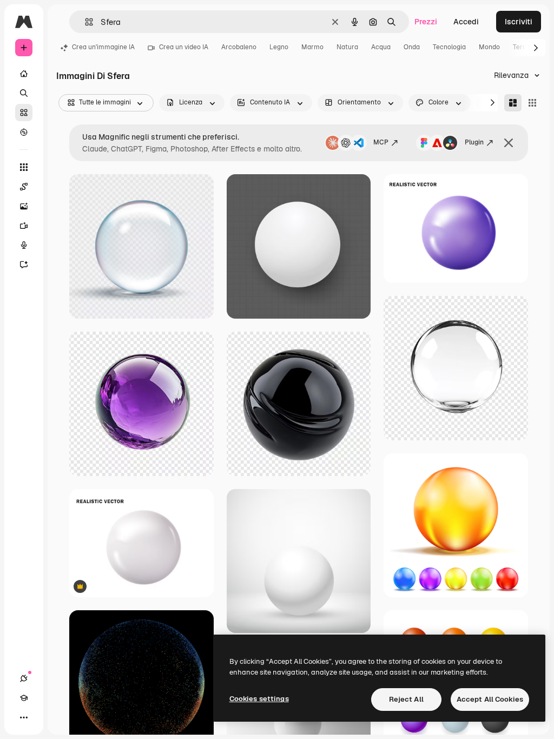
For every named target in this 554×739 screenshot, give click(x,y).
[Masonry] (513, 102)
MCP (380, 142)
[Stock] (23, 112)
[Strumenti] (23, 167)
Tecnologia (449, 47)
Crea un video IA (183, 47)
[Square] (532, 102)
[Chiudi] (508, 142)
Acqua (381, 47)
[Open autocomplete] (85, 22)
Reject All (406, 699)
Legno (278, 47)
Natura (347, 47)
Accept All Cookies (490, 699)
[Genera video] (23, 225)
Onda (412, 47)
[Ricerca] (23, 93)
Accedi (466, 22)
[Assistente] (23, 264)
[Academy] (23, 698)
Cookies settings (259, 698)
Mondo (489, 47)
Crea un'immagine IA (103, 47)
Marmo (312, 47)
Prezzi (425, 22)
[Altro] (23, 717)
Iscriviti (518, 22)
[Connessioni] (23, 678)
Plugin (474, 142)
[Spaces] (23, 186)
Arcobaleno (238, 47)
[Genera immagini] (23, 206)
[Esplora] (23, 132)
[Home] (23, 73)
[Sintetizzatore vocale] (23, 245)
